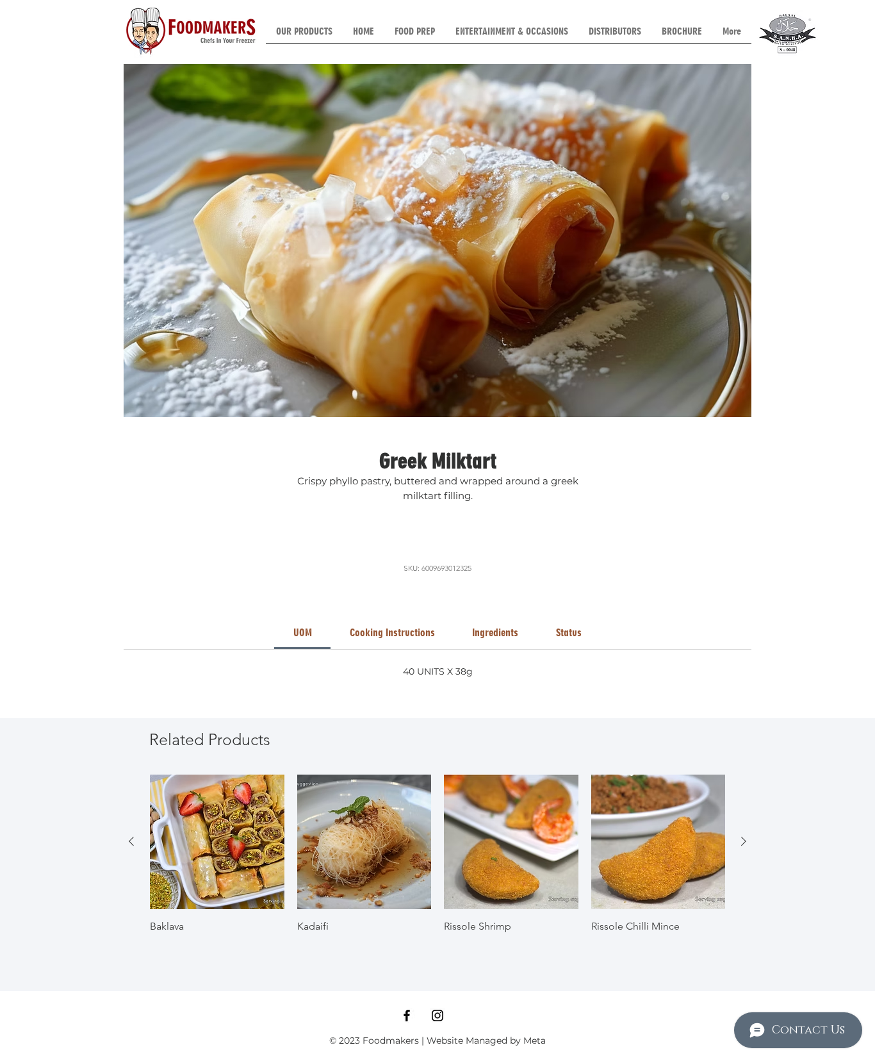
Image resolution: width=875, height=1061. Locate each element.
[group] (437, 861)
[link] (302, 632)
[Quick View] (217, 842)
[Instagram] (437, 1015)
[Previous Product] (131, 841)
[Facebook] (406, 1015)
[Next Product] (743, 841)
